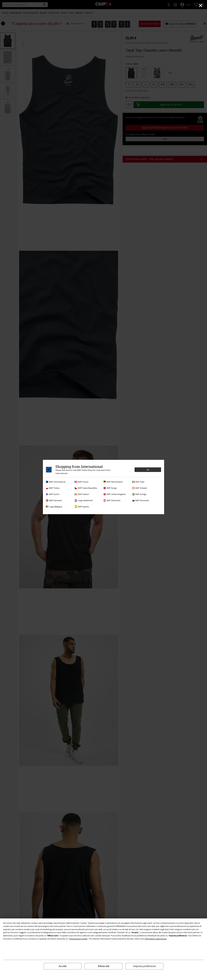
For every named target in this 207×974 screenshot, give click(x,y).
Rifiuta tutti (103, 966)
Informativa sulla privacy (156, 938)
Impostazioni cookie (78, 938)
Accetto (63, 966)
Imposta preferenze (144, 966)
